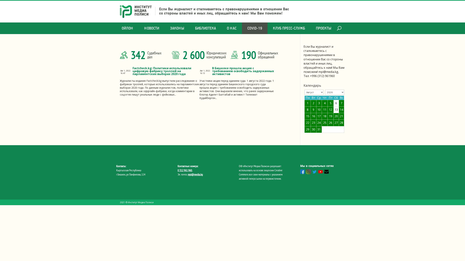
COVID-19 (254, 28)
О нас (231, 28)
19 (330, 116)
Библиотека (205, 28)
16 (313, 116)
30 (313, 129)
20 (336, 116)
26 (330, 123)
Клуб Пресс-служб (289, 28)
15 (307, 116)
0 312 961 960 (185, 170)
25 (324, 123)
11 (324, 110)
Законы (177, 28)
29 (307, 129)
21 (341, 116)
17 (319, 116)
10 (319, 110)
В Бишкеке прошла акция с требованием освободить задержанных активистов (243, 71)
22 (307, 123)
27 (336, 123)
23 (313, 123)
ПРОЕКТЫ (323, 28)
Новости (151, 28)
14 (341, 110)
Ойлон (127, 28)
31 (319, 129)
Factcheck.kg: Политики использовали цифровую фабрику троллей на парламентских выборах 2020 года (162, 71)
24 (319, 123)
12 (330, 110)
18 (324, 116)
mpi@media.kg (195, 174)
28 (341, 123)
